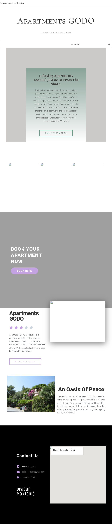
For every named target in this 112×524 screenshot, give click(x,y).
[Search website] (109, 44)
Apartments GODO (56, 20)
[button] (56, 133)
